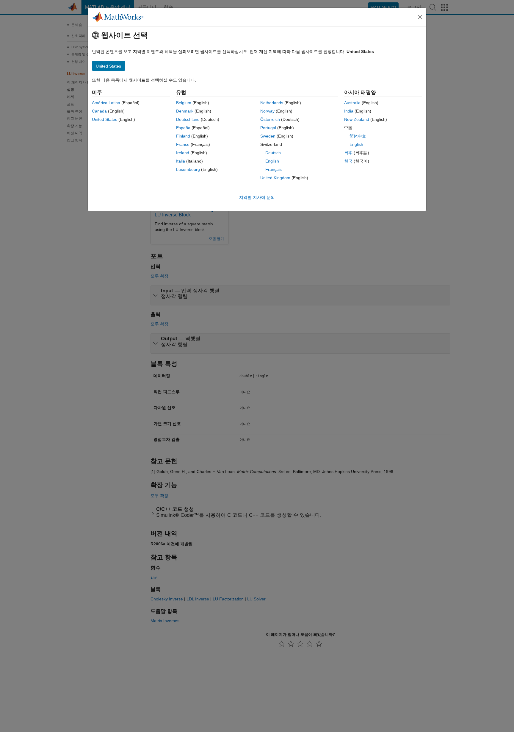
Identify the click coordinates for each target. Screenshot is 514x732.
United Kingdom (275, 177)
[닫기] (420, 17)
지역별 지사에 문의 (257, 197)
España (183, 127)
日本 (348, 152)
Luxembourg (188, 169)
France (182, 144)
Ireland (182, 152)
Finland (183, 136)
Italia (180, 161)
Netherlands (271, 102)
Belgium (183, 102)
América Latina (106, 102)
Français (273, 169)
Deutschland (188, 119)
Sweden (267, 136)
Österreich (270, 119)
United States (104, 119)
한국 (348, 161)
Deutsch (273, 152)
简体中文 (358, 136)
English (272, 161)
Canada (99, 111)
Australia (352, 102)
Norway (267, 111)
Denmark (184, 111)
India (348, 111)
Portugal (268, 127)
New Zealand (356, 119)
